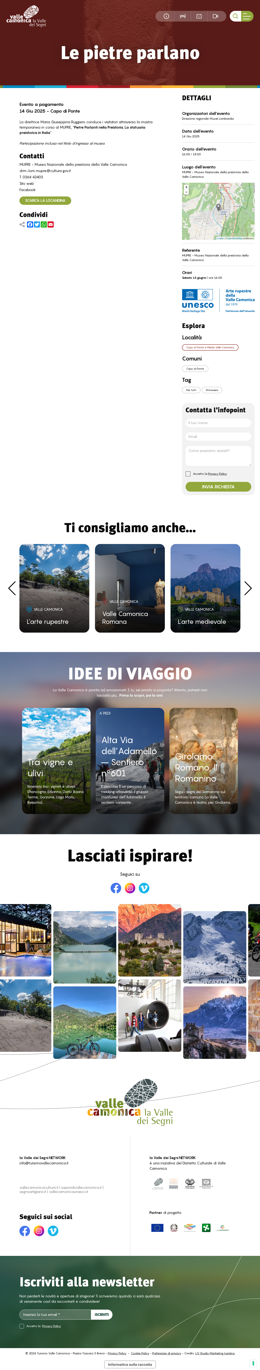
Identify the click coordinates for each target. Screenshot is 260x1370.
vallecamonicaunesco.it (68, 1192)
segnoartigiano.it (32, 1192)
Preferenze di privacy (166, 1353)
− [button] (186, 192)
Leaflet (220, 238)
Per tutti (191, 390)
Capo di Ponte (195, 368)
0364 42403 (33, 177)
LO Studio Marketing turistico (215, 1353)
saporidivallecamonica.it (81, 1187)
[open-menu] (247, 16)
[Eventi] (199, 16)
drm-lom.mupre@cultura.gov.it (45, 171)
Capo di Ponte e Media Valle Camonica (210, 347)
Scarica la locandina (45, 200)
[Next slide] (248, 588)
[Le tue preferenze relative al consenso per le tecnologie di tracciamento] (253, 1363)
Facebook (27, 190)
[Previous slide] (11, 588)
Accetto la (210, 474)
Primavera (212, 390)
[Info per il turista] (166, 16)
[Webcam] (215, 16)
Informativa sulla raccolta (130, 1364)
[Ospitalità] (182, 16)
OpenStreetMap (234, 238)
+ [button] (186, 187)
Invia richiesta (218, 486)
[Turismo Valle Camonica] (26, 16)
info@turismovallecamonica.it (44, 1163)
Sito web (26, 183)
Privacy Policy (217, 474)
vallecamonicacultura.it (38, 1187)
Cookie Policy (140, 1353)
